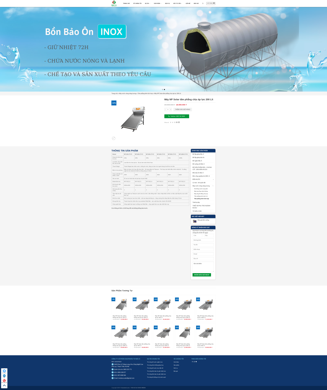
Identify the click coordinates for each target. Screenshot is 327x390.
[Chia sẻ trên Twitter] (172, 122)
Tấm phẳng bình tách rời (201, 196)
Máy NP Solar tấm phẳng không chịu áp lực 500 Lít (162, 344)
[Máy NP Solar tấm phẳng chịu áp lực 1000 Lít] (205, 304)
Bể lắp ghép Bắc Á (198, 154)
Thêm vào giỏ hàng (182, 109)
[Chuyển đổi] (213, 179)
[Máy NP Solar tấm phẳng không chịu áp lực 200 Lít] (184, 332)
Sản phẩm (157, 3)
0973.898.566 (4, 382)
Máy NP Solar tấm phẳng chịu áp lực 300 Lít (163, 316)
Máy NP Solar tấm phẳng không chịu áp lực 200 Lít (183, 344)
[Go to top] (4, 385)
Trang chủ (126, 3)
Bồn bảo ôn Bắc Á (198, 173)
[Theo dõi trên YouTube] (196, 361)
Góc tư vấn (177, 3)
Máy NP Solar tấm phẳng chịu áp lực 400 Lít (142, 344)
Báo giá (196, 3)
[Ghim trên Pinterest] (176, 122)
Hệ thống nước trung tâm (201, 188)
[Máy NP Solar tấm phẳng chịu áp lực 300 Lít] (163, 304)
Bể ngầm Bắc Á (197, 161)
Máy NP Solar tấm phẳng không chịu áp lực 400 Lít (141, 316)
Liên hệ (188, 3)
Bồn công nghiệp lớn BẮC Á (201, 176)
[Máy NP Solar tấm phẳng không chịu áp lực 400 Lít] (142, 304)
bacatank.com (125, 387)
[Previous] (8, 53)
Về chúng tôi (137, 3)
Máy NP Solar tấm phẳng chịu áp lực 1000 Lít (205, 316)
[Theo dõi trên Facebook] (192, 361)
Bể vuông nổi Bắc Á (199, 164)
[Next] (318, 53)
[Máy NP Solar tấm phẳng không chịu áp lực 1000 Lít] (121, 332)
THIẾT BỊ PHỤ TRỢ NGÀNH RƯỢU (201, 207)
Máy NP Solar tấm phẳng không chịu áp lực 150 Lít (119, 316)
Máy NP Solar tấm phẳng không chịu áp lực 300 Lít (183, 316)
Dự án (147, 3)
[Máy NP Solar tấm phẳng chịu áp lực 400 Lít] (142, 332)
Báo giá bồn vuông (203, 220)
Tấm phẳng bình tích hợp (145, 93)
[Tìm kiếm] (202, 3)
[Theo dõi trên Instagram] (194, 361)
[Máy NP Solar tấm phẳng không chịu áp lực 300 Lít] (184, 304)
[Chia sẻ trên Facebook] (170, 122)
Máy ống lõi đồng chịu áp (201, 193)
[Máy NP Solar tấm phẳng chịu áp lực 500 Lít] (205, 332)
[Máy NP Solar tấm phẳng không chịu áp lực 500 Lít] (163, 332)
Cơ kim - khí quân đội (199, 182)
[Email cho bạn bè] (174, 122)
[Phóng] (113, 138)
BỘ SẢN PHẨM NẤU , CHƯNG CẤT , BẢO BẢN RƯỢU (202, 168)
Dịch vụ (167, 3)
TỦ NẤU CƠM (197, 211)
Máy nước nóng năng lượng (127, 93)
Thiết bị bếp (196, 202)
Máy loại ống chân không (201, 191)
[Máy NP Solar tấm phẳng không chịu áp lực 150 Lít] (121, 304)
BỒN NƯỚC (196, 179)
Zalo (4, 377)
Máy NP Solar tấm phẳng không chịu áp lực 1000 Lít (120, 344)
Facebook (4, 372)
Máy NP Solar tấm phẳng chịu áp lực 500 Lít (205, 344)
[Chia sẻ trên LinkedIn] (179, 122)
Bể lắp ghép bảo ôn (198, 157)
